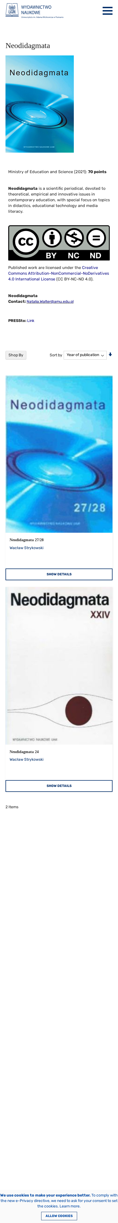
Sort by (56, 355)
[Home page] (34, 10)
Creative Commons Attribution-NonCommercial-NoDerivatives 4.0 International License (58, 273)
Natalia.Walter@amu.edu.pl (50, 301)
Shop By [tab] (16, 355)
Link (30, 320)
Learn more (70, 1206)
